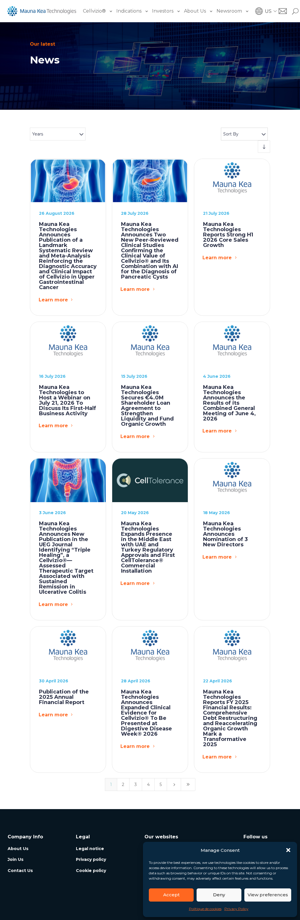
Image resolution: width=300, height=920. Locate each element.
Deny (219, 894)
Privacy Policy (236, 909)
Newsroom (229, 11)
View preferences (268, 894)
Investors (162, 11)
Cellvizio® (94, 11)
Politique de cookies (205, 909)
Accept (171, 894)
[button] (288, 850)
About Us (195, 11)
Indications (129, 11)
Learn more (53, 300)
